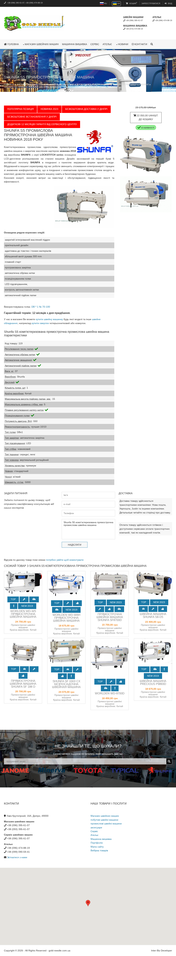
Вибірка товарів (99, 850)
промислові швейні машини (106, 823)
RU (105, 3)
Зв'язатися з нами (17, 857)
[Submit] (169, 761)
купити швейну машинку (49, 319)
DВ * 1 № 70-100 (40, 306)
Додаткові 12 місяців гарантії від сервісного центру (42, 124)
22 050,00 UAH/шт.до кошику (147, 117)
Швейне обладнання (62, 84)
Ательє (107, 44)
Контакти (140, 44)
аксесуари (96, 827)
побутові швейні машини (104, 819)
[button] (88, 903)
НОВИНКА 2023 (49, 109)
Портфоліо (97, 842)
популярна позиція (20, 109)
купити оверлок (40, 323)
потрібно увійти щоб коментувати (65, 559)
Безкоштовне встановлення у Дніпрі (32, 116)
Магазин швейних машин (42, 44)
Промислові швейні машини (93, 84)
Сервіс (94, 44)
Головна (13, 44)
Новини (123, 44)
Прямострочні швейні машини (131, 84)
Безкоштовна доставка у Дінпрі (86, 109)
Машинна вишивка (74, 44)
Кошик (133, 3)
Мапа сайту (97, 846)
